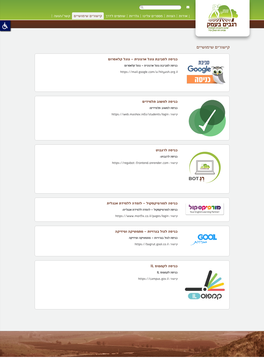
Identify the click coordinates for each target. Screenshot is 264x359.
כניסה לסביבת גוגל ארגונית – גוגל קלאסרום (143, 59)
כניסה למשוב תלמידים (160, 101)
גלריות (134, 15)
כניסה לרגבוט (167, 150)
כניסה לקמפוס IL (164, 265)
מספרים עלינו (153, 15)
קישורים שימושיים (88, 15)
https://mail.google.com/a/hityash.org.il (149, 72)
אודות (183, 15)
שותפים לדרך (115, 15)
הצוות (170, 15)
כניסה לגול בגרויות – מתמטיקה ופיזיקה (146, 231)
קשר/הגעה (62, 15)
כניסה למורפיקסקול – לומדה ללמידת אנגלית (142, 203)
